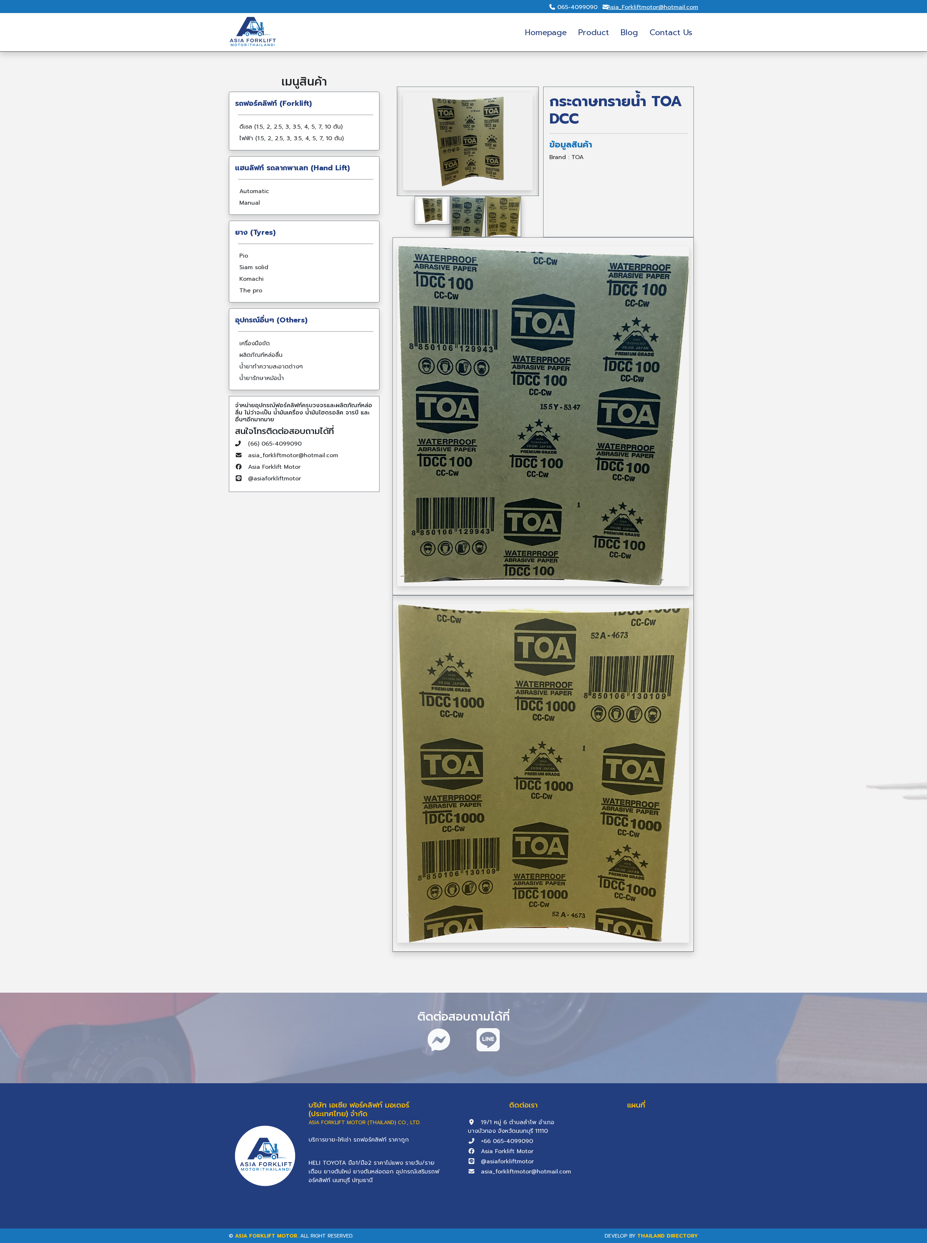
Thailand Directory (667, 1236)
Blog (629, 32)
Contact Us (671, 32)
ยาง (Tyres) (255, 232)
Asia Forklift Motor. (266, 1236)
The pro (250, 290)
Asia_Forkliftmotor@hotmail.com (652, 7)
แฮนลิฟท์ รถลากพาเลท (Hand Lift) (292, 167)
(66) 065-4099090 (275, 443)
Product (593, 32)
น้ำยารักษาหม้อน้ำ (261, 378)
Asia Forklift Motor (274, 467)
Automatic (254, 191)
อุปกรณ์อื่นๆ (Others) (271, 319)
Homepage (546, 32)
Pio (243, 255)
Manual (249, 203)
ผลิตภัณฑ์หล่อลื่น (260, 355)
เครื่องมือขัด (254, 343)
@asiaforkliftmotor (274, 478)
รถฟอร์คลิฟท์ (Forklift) (273, 103)
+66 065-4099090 (507, 1141)
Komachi (251, 279)
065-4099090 (577, 7)
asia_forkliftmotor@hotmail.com (293, 455)
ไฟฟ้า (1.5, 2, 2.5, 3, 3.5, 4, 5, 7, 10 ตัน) (291, 138)
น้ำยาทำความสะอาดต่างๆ (271, 366)
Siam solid (253, 267)
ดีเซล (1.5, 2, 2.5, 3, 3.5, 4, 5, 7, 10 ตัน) (291, 126)
